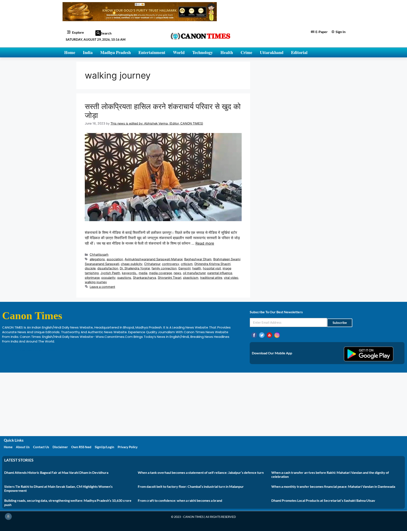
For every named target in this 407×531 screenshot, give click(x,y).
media (143, 273)
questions (124, 277)
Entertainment (151, 52)
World (179, 52)
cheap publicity (131, 264)
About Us (23, 447)
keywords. (129, 273)
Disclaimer (60, 447)
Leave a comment (102, 286)
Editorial (299, 52)
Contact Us (41, 447)
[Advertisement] (203, 404)
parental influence (219, 273)
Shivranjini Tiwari (169, 277)
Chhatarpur (152, 264)
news (177, 273)
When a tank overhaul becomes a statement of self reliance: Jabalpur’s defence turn (201, 472)
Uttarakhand (271, 52)
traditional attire (211, 277)
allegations (97, 259)
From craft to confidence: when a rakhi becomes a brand (180, 500)
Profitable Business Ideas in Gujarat (30, 350)
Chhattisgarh (99, 254)
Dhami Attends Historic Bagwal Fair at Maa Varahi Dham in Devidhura (56, 472)
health (196, 268)
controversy (170, 264)
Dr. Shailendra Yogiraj (135, 268)
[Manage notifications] (8, 516)
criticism (187, 264)
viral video (231, 277)
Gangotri (184, 268)
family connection (164, 268)
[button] (98, 33)
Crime (246, 52)
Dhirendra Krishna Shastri (212, 264)
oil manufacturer (194, 273)
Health (226, 52)
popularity (108, 277)
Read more (204, 243)
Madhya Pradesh (115, 52)
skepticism (190, 277)
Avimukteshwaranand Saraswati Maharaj (154, 259)
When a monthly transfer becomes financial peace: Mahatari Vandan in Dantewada (333, 486)
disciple (90, 268)
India (88, 52)
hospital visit (212, 268)
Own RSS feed (81, 447)
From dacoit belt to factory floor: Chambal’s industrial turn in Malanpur (191, 486)
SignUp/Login (104, 447)
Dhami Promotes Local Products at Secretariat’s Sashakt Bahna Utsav (323, 500)
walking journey (96, 282)
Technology (202, 52)
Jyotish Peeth (110, 273)
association (115, 259)
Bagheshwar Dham (198, 259)
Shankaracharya (144, 277)
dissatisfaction (107, 268)
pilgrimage (92, 277)
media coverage (160, 273)
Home (69, 52)
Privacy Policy (128, 447)
